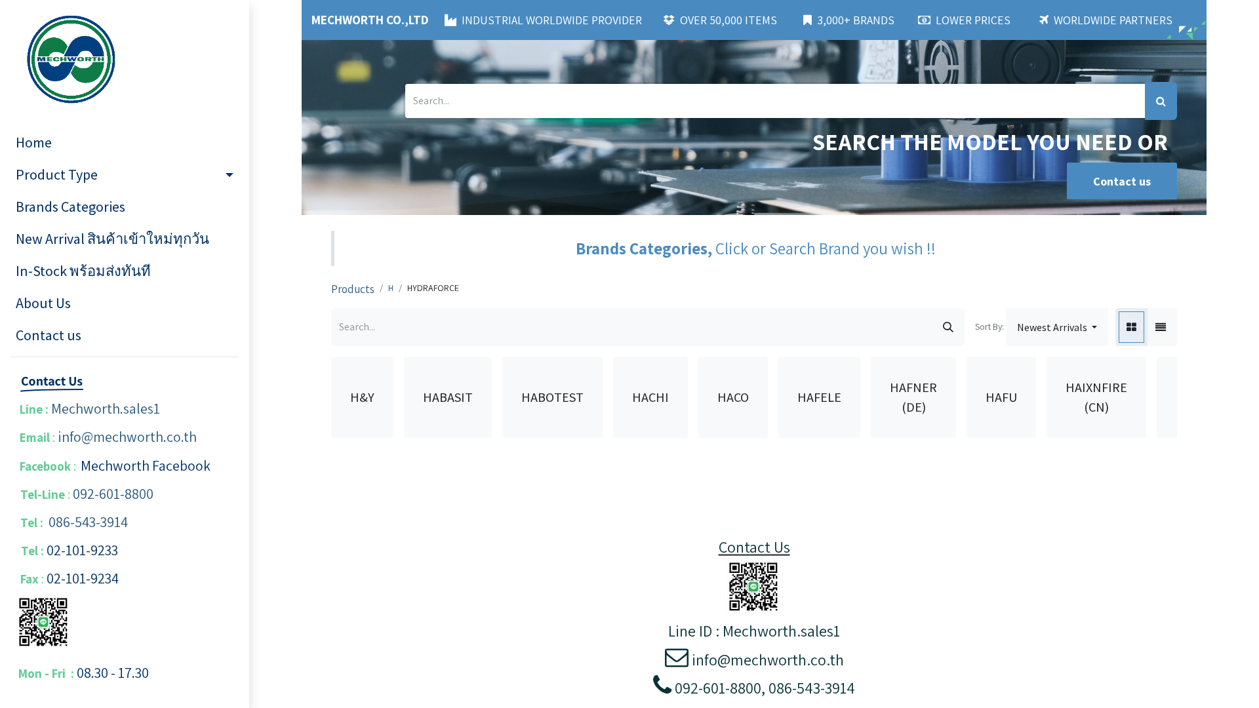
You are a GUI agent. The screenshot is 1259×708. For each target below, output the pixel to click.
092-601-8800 (113, 493)
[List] (1160, 327)
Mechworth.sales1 (105, 408)
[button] (1057, 327)
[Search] (1161, 101)
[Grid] (1131, 327)
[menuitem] (124, 143)
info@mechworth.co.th (127, 436)
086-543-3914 (88, 522)
